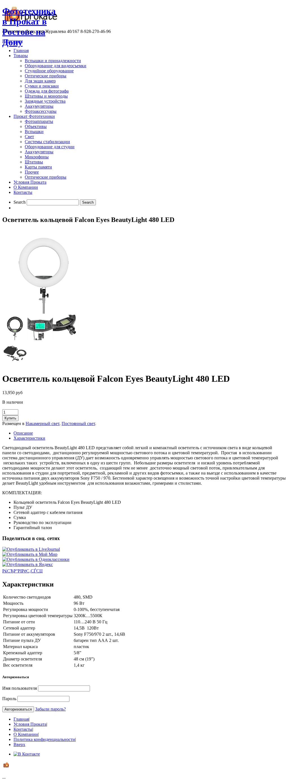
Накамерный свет (42, 423)
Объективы (36, 126)
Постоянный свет (78, 423)
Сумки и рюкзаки (42, 86)
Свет (29, 136)
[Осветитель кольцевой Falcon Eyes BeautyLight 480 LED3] (40, 338)
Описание (23, 433)
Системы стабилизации (47, 141)
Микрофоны (37, 156)
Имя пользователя (19, 688)
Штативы (34, 161)
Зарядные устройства (45, 101)
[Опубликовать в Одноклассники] (35, 559)
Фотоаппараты (39, 121)
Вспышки (34, 131)
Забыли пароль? (50, 709)
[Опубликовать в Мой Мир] (29, 554)
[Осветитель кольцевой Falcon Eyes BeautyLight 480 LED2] (15, 338)
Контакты (23, 192)
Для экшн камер (40, 80)
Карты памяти (38, 167)
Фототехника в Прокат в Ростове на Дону (29, 26)
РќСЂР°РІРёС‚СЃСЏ (22, 570)
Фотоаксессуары (41, 111)
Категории (12, 41)
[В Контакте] (27, 754)
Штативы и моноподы (46, 96)
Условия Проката (30, 182)
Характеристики (29, 438)
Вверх (19, 744)
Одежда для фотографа (47, 91)
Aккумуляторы (39, 151)
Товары (21, 55)
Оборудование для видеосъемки (55, 65)
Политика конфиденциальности (44, 739)
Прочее (32, 172)
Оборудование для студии (50, 146)
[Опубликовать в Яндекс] (27, 564)
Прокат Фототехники (34, 116)
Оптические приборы (45, 75)
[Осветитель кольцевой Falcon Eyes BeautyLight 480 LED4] (65, 338)
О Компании (26, 187)
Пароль (9, 698)
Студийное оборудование (49, 70)
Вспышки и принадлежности (53, 60)
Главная (21, 50)
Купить (10, 418)
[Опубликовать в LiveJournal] (31, 549)
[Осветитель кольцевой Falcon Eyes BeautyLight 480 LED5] (15, 365)
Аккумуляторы (39, 106)
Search (20, 202)
